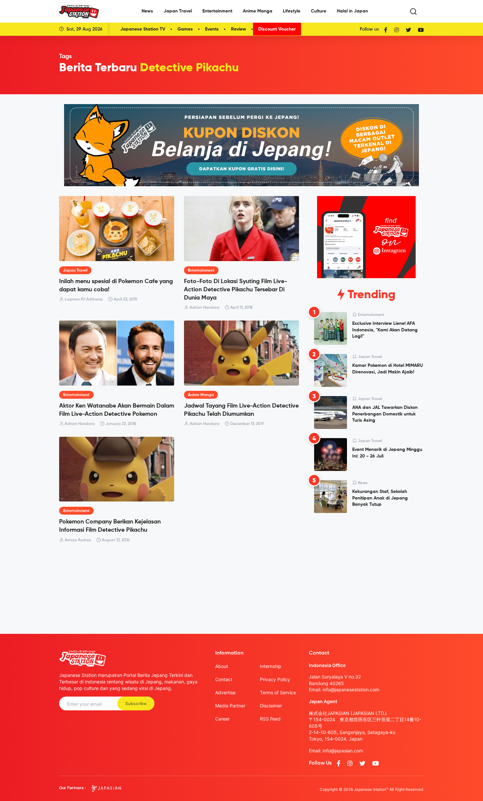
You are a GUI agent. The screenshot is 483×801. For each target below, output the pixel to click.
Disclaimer (271, 705)
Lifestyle (291, 11)
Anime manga (201, 395)
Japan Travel (178, 11)
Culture (318, 11)
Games (185, 29)
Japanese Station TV (142, 29)
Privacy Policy (275, 679)
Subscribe (136, 703)
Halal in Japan (352, 11)
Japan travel (75, 271)
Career (222, 719)
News (147, 11)
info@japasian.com (343, 750)
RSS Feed (270, 719)
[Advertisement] (366, 568)
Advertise (225, 692)
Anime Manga (257, 11)
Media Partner (230, 705)
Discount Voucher (277, 29)
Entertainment (217, 11)
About (221, 666)
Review (238, 29)
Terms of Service (278, 692)
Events (212, 29)
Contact (223, 679)
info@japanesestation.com (351, 689)
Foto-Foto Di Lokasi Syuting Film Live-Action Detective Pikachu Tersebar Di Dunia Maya (235, 289)
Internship (270, 666)
